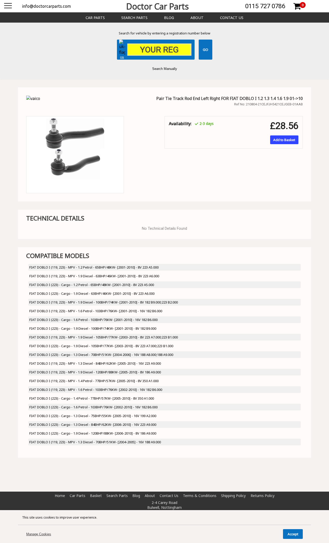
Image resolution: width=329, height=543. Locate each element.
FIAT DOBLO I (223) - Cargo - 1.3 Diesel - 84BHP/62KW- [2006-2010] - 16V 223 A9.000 (92, 424)
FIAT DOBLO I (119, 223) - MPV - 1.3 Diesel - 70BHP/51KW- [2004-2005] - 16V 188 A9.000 (95, 442)
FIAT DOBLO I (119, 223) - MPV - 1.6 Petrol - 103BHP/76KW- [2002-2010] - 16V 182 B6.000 (95, 389)
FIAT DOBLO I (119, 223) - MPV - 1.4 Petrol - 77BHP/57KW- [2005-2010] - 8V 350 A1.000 (94, 381)
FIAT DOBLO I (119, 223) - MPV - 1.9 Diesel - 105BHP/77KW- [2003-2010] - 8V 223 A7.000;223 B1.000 (103, 337)
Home (60, 495)
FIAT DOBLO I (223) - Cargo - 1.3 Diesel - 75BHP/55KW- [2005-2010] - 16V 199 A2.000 (92, 415)
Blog (169, 17)
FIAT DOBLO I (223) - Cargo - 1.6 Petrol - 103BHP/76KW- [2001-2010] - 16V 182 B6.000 (93, 319)
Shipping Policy (233, 495)
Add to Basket (284, 139)
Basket (96, 495)
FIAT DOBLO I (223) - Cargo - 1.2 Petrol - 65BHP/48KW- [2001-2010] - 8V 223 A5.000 (91, 284)
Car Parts (95, 17)
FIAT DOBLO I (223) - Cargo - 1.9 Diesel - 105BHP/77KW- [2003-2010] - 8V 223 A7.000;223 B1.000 (101, 346)
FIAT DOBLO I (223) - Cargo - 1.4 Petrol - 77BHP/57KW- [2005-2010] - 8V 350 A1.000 (91, 398)
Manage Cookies (38, 534)
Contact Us (231, 17)
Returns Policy (263, 495)
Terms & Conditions (199, 495)
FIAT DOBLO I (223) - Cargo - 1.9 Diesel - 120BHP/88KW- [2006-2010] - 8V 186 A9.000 (92, 433)
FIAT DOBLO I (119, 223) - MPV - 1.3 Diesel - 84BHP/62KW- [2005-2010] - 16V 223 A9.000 (95, 363)
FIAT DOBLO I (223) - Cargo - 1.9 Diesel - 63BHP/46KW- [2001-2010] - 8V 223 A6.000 (91, 293)
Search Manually (164, 69)
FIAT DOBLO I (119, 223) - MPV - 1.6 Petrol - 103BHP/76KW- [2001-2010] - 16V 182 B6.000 (95, 311)
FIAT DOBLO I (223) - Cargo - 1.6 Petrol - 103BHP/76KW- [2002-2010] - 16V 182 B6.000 (93, 407)
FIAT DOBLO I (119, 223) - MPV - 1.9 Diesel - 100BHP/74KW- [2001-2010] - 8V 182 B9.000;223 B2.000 (103, 302)
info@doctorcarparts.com (46, 6)
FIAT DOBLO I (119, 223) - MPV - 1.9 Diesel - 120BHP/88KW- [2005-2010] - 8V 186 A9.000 (95, 372)
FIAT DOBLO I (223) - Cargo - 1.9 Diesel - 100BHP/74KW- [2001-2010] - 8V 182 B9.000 (92, 328)
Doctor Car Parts (157, 6)
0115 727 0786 (265, 6)
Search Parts (134, 17)
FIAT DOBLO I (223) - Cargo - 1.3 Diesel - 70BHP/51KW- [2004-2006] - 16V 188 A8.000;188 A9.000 (101, 354)
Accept (293, 534)
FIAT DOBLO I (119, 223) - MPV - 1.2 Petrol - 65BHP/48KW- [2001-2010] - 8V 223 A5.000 (94, 267)
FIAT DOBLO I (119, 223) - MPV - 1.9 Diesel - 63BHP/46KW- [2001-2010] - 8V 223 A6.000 (94, 276)
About (197, 17)
